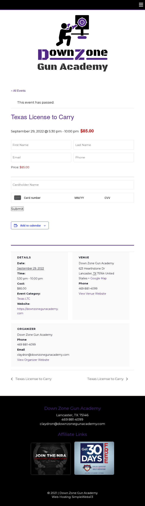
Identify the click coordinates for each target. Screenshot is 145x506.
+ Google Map (97, 278)
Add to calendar (30, 225)
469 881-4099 (72, 419)
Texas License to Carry (33, 379)
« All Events (18, 90)
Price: (15, 167)
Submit (17, 209)
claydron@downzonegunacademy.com (72, 424)
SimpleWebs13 (82, 497)
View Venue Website (92, 293)
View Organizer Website (33, 360)
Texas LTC (23, 298)
